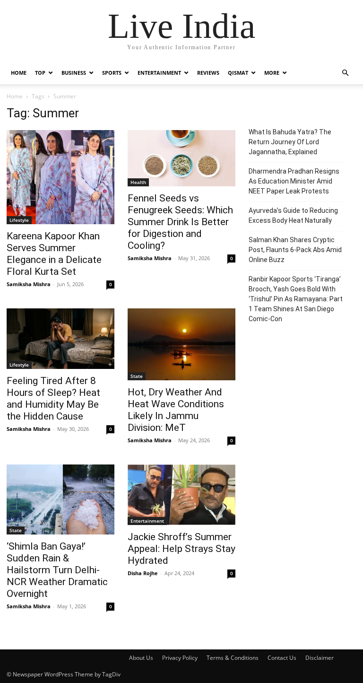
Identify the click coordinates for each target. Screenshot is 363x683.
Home (18, 72)
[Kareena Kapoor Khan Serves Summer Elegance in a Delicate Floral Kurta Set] (60, 177)
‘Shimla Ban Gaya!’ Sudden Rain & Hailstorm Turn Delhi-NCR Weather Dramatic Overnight (57, 570)
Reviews (208, 72)
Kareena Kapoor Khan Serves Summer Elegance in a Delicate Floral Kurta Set (54, 253)
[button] (345, 73)
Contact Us (282, 658)
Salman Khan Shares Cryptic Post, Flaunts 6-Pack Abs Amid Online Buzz (295, 249)
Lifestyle (19, 220)
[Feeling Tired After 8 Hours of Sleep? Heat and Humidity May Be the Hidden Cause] (60, 338)
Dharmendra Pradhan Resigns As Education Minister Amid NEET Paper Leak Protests (294, 181)
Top (40, 72)
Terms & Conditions (233, 658)
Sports (111, 72)
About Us (141, 658)
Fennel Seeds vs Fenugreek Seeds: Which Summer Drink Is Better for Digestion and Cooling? (180, 222)
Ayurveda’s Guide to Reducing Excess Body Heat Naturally (293, 215)
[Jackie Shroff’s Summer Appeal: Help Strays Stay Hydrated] (181, 494)
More (271, 72)
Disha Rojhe (143, 573)
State (136, 376)
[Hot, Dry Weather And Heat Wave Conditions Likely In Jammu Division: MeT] (181, 344)
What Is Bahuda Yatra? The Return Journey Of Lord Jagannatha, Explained (290, 142)
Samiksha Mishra (29, 284)
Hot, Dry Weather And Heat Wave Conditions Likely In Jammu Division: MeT (176, 409)
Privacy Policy (180, 658)
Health (138, 182)
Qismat (238, 72)
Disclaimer (319, 658)
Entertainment (159, 72)
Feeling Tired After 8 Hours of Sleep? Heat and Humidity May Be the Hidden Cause (53, 398)
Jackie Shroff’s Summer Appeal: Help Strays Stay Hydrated (181, 548)
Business (73, 72)
